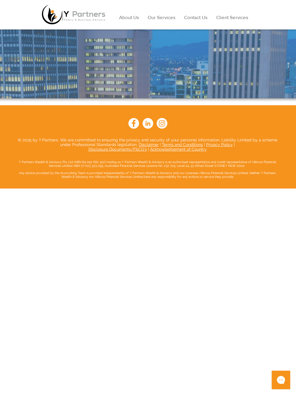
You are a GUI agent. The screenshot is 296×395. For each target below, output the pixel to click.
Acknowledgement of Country (178, 149)
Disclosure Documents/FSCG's (117, 149)
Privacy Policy (219, 144)
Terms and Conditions (182, 144)
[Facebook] (133, 123)
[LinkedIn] (148, 123)
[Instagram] (162, 123)
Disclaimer (149, 144)
